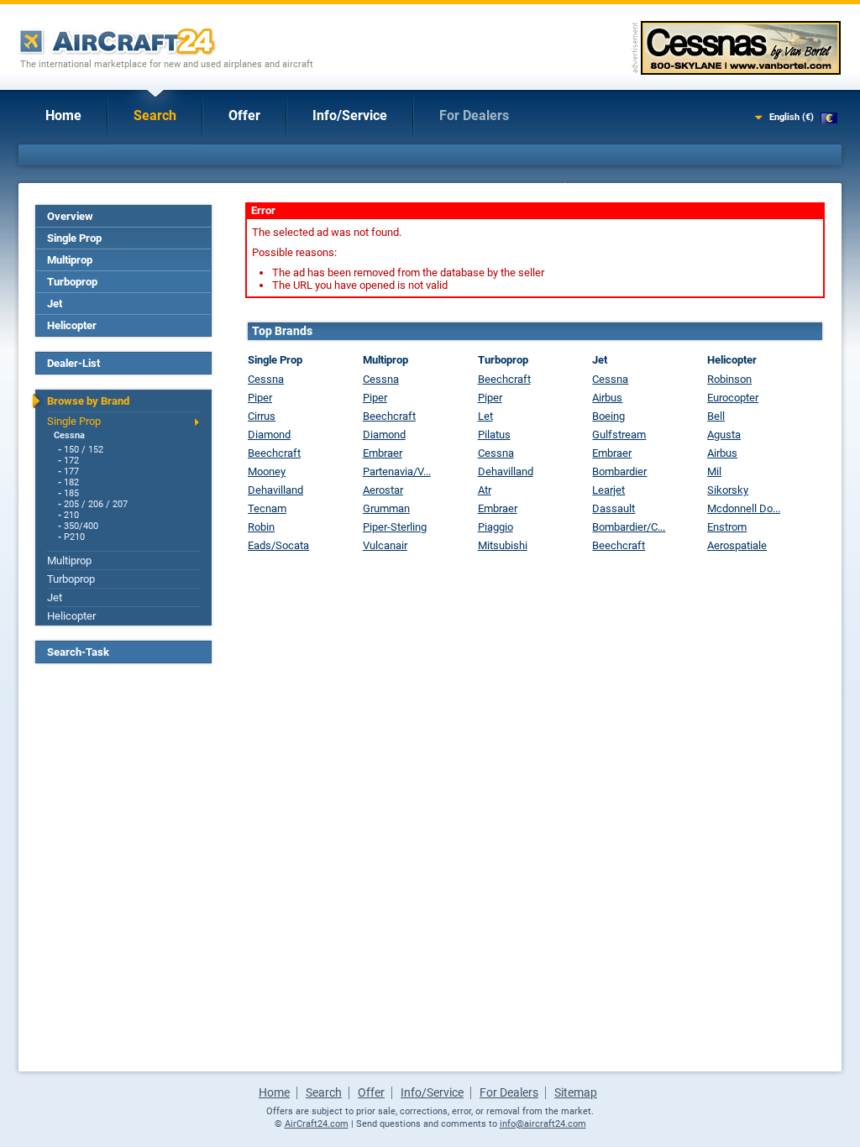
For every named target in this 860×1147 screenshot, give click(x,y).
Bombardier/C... (628, 527)
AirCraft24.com (317, 1123)
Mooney (267, 471)
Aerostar (383, 490)
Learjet (608, 490)
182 (71, 482)
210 (71, 515)
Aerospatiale (737, 545)
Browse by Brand (88, 401)
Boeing (608, 416)
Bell (716, 416)
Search (155, 115)
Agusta (724, 434)
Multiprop (69, 260)
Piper (260, 397)
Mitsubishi (502, 545)
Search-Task (78, 652)
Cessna (69, 435)
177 (71, 471)
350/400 (81, 526)
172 (71, 460)
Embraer (382, 453)
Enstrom (727, 527)
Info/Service (349, 115)
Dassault (613, 508)
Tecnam (267, 508)
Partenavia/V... (397, 471)
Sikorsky (727, 490)
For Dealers (474, 115)
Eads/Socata (278, 545)
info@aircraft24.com (543, 1123)
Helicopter (72, 325)
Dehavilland (275, 490)
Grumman (386, 508)
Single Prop (74, 238)
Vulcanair (385, 545)
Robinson (729, 379)
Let (485, 416)
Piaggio (495, 527)
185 (71, 493)
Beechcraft (274, 453)
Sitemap (575, 1092)
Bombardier (619, 471)
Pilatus (494, 434)
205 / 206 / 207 (96, 504)
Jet (54, 303)
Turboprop (72, 281)
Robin (261, 527)
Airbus (607, 397)
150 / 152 (83, 449)
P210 (74, 537)
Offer (244, 115)
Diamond (269, 434)
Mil (714, 471)
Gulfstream (619, 434)
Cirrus (261, 416)
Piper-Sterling (395, 527)
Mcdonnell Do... (743, 508)
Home (63, 115)
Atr (484, 490)
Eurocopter (732, 397)
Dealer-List (73, 363)
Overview (70, 216)
